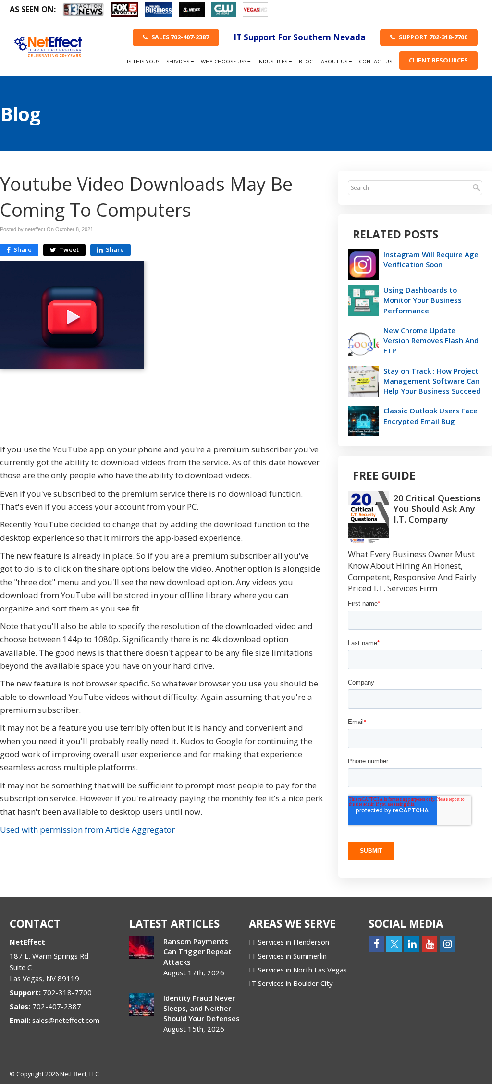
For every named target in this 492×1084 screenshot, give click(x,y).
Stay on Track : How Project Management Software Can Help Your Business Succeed (431, 381)
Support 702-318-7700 (432, 37)
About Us (335, 61)
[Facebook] (376, 943)
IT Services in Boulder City (290, 983)
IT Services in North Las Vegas (298, 969)
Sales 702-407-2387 (179, 37)
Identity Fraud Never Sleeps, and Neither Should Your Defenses (201, 1008)
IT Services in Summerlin (288, 955)
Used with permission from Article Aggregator (87, 829)
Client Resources (438, 60)
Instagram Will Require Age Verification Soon (431, 259)
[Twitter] (394, 943)
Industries (273, 61)
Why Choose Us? (224, 61)
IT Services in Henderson (289, 942)
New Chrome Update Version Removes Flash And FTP (431, 340)
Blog (306, 61)
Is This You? (143, 61)
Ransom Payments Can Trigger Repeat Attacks (197, 951)
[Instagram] (447, 943)
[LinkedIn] (411, 943)
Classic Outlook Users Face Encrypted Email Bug (430, 415)
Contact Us (375, 61)
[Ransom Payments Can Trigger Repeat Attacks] (141, 947)
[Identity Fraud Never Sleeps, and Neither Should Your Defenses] (141, 1004)
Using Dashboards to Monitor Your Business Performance (422, 300)
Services (178, 61)
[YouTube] (429, 943)
